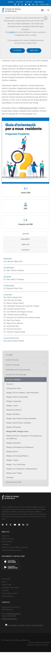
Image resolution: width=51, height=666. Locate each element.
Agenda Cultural (7, 596)
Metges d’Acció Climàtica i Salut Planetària (22, 393)
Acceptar (17, 50)
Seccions (9, 384)
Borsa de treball (7, 542)
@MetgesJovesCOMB (28, 108)
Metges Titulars (12, 460)
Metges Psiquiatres (13, 443)
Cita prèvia (5, 536)
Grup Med (5, 590)
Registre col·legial (8, 539)
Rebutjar (34, 50)
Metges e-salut (12, 405)
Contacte (25, 250)
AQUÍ (11, 32)
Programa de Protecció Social (11, 550)
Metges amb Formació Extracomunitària (21, 418)
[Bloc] (15, 4)
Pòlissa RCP (6, 579)
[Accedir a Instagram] (36, 4)
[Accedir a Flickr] (25, 4)
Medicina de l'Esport (13, 410)
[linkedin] (23, 524)
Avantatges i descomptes (10, 588)
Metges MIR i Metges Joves (17, 431)
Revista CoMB (6, 585)
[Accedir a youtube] (29, 4)
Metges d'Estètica (13, 414)
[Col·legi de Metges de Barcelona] (11, 10)
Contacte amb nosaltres (10, 593)
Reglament (25, 239)
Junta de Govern (12, 360)
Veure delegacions (9, 619)
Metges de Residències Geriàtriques (20, 447)
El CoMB (9, 355)
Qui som (25, 234)
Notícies (4, 582)
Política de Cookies (42, 645)
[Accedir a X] (22, 4)
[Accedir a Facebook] (18, 4)
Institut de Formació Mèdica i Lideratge (15, 547)
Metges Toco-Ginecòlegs (15, 464)
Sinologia (9, 477)
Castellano (44, 4)
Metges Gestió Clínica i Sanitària (18, 423)
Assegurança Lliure (13, 388)
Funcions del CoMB (13, 482)
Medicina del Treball (14, 473)
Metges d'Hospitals (13, 427)
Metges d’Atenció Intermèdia (17, 397)
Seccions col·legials (13, 379)
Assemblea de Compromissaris (18, 370)
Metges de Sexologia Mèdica (17, 456)
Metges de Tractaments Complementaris (21, 469)
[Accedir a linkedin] (33, 4)
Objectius (25, 245)
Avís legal (30, 645)
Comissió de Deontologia (16, 374)
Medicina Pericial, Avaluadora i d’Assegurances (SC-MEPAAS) (24, 437)
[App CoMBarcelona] (10, 561)
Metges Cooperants (13, 401)
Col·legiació (6, 544)
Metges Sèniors (12, 451)
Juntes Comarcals (13, 365)
